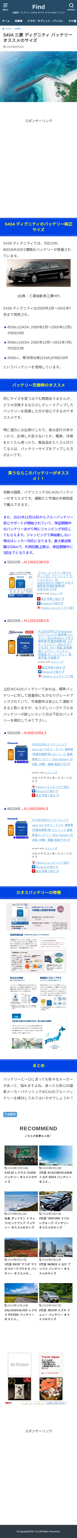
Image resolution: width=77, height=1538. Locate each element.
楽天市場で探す (51, 599)
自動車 (18, 21)
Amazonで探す (50, 603)
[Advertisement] (38, 162)
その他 (72, 21)
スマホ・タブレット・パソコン (45, 21)
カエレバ (55, 593)
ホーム (6, 21)
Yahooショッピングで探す (58, 607)
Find (38, 7)
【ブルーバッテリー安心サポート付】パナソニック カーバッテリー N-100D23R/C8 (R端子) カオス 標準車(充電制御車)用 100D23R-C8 (55, 581)
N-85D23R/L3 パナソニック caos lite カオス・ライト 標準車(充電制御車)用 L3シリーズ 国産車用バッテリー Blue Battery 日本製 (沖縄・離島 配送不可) (52, 754)
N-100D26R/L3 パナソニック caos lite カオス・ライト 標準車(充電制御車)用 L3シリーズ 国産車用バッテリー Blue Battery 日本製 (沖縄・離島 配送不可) (52, 830)
